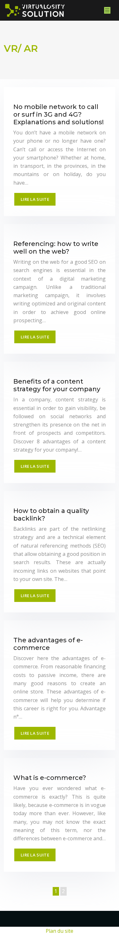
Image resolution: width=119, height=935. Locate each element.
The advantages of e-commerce (48, 644)
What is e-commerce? (49, 777)
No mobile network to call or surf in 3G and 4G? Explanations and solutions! (58, 114)
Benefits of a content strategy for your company (56, 385)
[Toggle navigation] (107, 10)
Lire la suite (35, 199)
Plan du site (59, 930)
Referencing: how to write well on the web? (55, 247)
